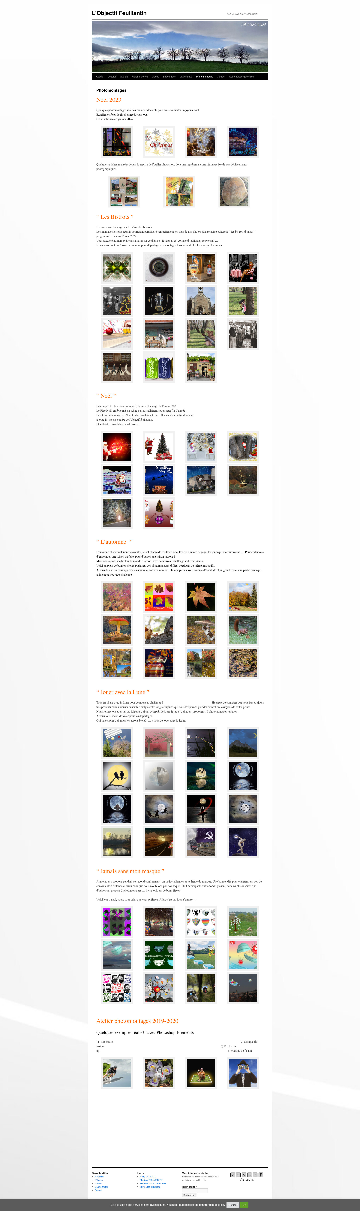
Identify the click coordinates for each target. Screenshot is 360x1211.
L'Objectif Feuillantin (119, 13)
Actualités (99, 1176)
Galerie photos (140, 76)
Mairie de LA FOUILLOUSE (153, 1183)
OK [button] (244, 1204)
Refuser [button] (233, 1204)
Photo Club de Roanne (150, 1186)
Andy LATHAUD (148, 1176)
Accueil (100, 76)
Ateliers (124, 76)
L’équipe (112, 76)
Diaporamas (185, 76)
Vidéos (155, 76)
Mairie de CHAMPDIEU (151, 1179)
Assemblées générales (241, 76)
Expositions (169, 76)
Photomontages (204, 76)
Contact (221, 76)
